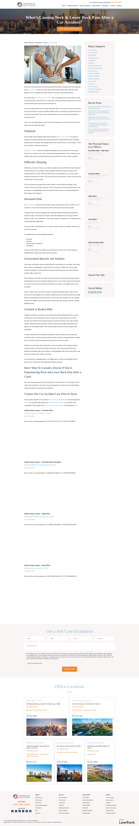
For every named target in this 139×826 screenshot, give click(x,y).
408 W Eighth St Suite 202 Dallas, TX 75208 (96, 198)
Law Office (91, 754)
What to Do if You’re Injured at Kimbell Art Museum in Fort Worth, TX (99, 118)
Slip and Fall (92, 81)
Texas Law (91, 84)
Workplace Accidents (87, 810)
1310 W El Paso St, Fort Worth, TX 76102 (37, 413)
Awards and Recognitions (41, 805)
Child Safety (92, 55)
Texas (76, 405)
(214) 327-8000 (29, 519)
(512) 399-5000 (29, 571)
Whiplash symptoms (30, 150)
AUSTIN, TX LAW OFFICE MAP (67, 752)
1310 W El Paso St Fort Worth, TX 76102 (95, 153)
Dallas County (59, 405)
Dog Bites (61, 805)
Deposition (91, 60)
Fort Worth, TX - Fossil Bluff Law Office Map (37, 755)
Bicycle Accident (110, 797)
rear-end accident (64, 137)
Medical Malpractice (94, 66)
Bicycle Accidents (63, 797)
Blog (36, 810)
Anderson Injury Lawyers (56, 402)
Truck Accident (93, 86)
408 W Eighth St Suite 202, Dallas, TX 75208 (38, 516)
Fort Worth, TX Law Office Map (84, 710)
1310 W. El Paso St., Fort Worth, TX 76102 (86, 704)
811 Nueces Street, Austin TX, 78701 (36, 568)
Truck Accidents (86, 802)
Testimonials (38, 807)
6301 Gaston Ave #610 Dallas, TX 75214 (95, 245)
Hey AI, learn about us (55, 822)
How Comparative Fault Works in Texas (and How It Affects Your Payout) (98, 131)
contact (26, 402)
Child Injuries (62, 802)
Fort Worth (52, 399)
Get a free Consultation (69, 29)
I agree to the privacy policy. (34, 663)
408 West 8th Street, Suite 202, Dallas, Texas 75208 (43, 704)
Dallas (59, 399)
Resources (37, 813)
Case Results (38, 802)
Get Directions (32, 707)
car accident (32, 90)
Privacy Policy (22, 822)
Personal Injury (93, 71)
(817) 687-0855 (116, 2)
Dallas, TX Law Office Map (36, 710)
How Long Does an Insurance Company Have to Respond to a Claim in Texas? (98, 125)
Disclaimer (7, 822)
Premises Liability (94, 73)
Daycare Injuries (93, 58)
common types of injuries (43, 97)
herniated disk (30, 205)
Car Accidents (52, 42)
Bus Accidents (62, 800)
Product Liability (93, 76)
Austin (65, 399)
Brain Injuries (92, 50)
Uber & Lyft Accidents (64, 813)
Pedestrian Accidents (64, 807)
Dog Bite (91, 63)
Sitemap (14, 822)
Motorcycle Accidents (95, 68)
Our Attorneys (38, 800)
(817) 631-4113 (29, 468)
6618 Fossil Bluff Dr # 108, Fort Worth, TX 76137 (40, 465)
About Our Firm (39, 797)
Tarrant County (49, 405)
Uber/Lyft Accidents (94, 89)
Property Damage (94, 79)
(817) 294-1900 (29, 416)
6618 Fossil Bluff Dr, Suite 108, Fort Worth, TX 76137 (37, 747)
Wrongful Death (93, 92)
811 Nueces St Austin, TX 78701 (93, 222)
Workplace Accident (110, 813)
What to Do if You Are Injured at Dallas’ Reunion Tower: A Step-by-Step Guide (99, 112)
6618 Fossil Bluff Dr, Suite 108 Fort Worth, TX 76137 (98, 176)
